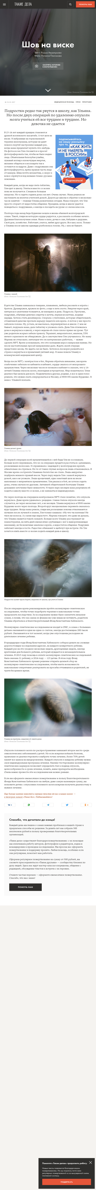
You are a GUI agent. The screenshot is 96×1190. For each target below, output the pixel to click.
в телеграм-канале (13, 797)
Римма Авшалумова (51, 52)
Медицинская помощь (64, 102)
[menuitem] (4, 4)
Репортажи (87, 102)
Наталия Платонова (51, 55)
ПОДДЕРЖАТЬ (67, 1182)
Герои (78, 102)
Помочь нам (85, 4)
